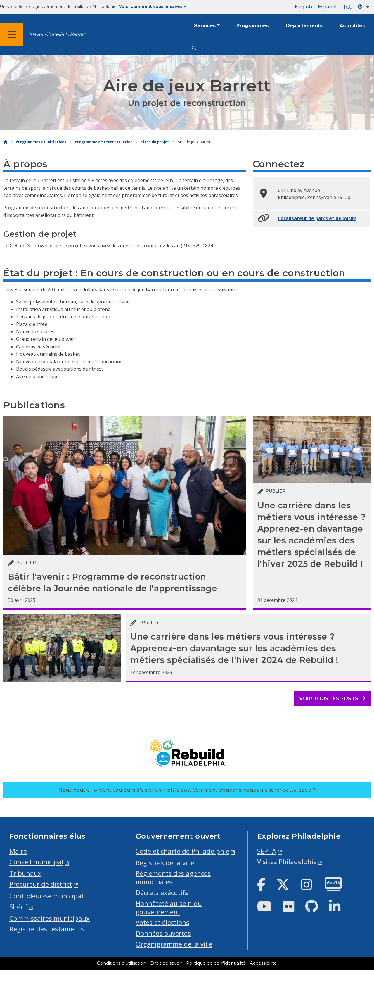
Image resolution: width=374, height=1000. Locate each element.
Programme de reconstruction (104, 141)
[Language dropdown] (364, 7)
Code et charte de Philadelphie (182, 851)
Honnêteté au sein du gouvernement (169, 907)
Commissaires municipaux (49, 918)
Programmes (252, 25)
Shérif (18, 906)
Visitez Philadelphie (287, 861)
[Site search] (194, 48)
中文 (347, 7)
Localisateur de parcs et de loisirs (317, 218)
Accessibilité (263, 963)
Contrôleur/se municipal (46, 895)
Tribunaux (25, 873)
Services (205, 25)
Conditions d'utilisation (121, 963)
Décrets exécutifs (162, 892)
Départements (304, 25)
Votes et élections (162, 922)
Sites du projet (155, 141)
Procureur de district (40, 884)
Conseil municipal (36, 861)
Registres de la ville (165, 862)
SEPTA (266, 851)
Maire (18, 851)
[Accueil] (5, 141)
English (303, 7)
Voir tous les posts (329, 698)
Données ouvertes (163, 933)
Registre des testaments (46, 928)
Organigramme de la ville (174, 944)
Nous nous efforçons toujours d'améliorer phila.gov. (187, 790)
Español (327, 7)
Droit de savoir (166, 963)
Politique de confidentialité (216, 963)
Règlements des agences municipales (173, 877)
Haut (359, 946)
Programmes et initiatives (41, 141)
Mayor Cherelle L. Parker (57, 34)
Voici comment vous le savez (150, 6)
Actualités (352, 25)
